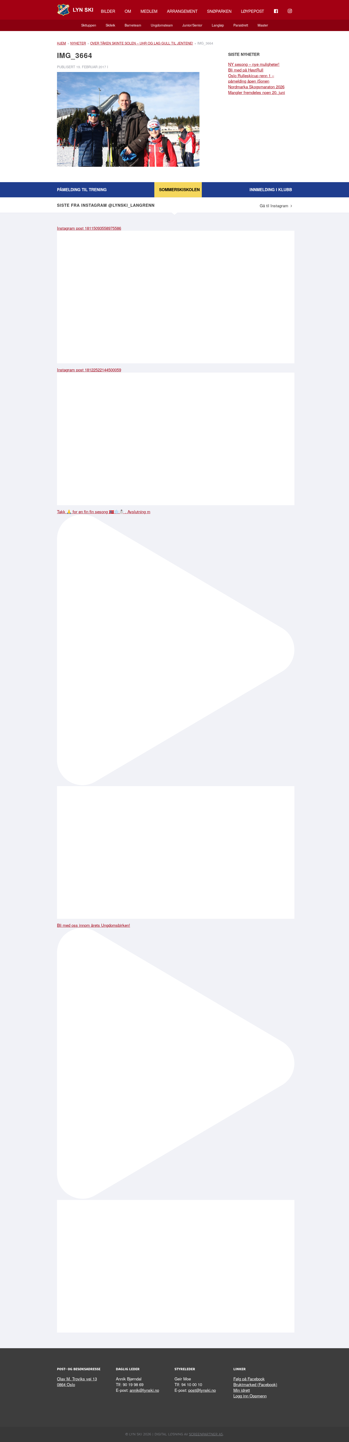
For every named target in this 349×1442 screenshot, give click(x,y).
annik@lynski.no (144, 1390)
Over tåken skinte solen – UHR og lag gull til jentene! (141, 43)
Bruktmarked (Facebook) (255, 1384)
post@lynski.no (202, 1390)
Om (128, 11)
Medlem (149, 11)
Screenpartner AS (206, 1434)
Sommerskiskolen (179, 189)
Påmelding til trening (82, 189)
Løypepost (252, 11)
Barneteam (133, 25)
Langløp (218, 25)
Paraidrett (240, 25)
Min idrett (241, 1390)
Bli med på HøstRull (245, 70)
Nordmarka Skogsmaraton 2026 (256, 87)
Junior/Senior (192, 25)
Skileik (110, 25)
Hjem (61, 43)
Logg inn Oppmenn (250, 1396)
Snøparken (219, 11)
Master (263, 25)
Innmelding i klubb (271, 189)
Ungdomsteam (162, 25)
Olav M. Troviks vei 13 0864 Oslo (77, 1381)
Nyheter (78, 43)
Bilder (108, 11)
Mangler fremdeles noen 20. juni (256, 92)
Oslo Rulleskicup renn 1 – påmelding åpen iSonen (251, 78)
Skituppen (88, 25)
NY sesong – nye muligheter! (253, 64)
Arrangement (182, 11)
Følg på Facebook (249, 1379)
